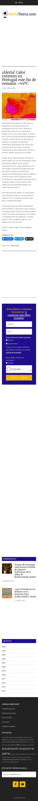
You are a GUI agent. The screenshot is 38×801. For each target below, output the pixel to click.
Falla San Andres (28, 737)
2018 (4, 675)
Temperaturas (13, 757)
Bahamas (23, 739)
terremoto (13, 745)
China (32, 742)
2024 (4, 651)
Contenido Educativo (8, 709)
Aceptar (10, 363)
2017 (4, 679)
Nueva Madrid (30, 739)
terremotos (20, 737)
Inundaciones (24, 745)
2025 (4, 647)
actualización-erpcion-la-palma (10, 759)
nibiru (18, 745)
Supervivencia (12, 344)
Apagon (8, 757)
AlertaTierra (19, 14)
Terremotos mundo (22, 757)
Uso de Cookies (7, 717)
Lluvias (28, 742)
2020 (4, 667)
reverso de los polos (20, 742)
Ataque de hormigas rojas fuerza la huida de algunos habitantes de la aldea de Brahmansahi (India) (25, 570)
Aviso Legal (5, 722)
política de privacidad (13, 352)
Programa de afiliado (8, 726)
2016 (4, 683)
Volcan (22, 754)
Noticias (10, 340)
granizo (13, 739)
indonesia (14, 737)
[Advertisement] (19, 42)
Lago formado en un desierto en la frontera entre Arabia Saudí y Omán (25, 593)
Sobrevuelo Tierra (6, 745)
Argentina (16, 762)
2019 (4, 671)
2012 (4, 691)
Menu (20, 3)
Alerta (24, 759)
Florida (29, 757)
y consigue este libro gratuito (19, 315)
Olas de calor (15, 245)
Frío (33, 745)
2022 (4, 659)
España (30, 745)
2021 (4, 663)
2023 (4, 655)
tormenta (4, 739)
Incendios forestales (15, 754)
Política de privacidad (9, 713)
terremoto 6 (27, 754)
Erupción (4, 737)
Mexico (20, 759)
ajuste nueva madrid (8, 742)
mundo (9, 739)
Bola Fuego (9, 737)
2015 (4, 687)
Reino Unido (18, 739)
